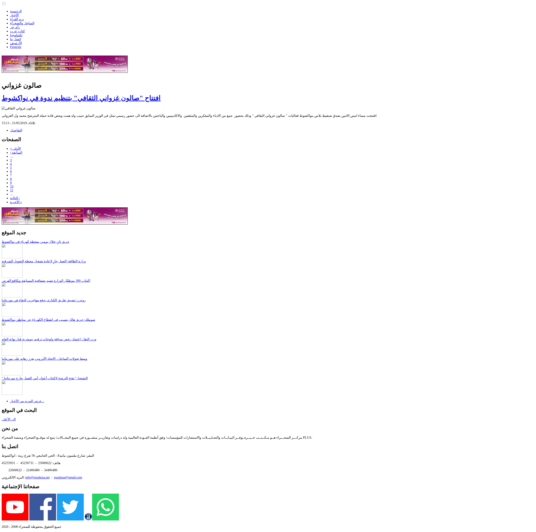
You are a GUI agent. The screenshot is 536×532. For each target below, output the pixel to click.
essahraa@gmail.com (68, 477)
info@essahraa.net (37, 477)
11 (11, 190)
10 (11, 186)
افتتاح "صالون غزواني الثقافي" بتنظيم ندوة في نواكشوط (81, 98)
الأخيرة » (16, 202)
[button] (4, 3)
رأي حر (15, 27)
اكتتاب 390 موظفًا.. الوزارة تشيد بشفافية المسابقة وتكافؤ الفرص (46, 280)
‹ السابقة (16, 152)
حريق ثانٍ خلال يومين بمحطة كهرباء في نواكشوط (35, 241)
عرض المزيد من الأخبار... (27, 401)
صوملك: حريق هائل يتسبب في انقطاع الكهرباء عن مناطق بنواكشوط (48, 319)
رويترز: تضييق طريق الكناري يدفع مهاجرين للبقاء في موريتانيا (44, 300)
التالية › (15, 198)
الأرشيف (16, 43)
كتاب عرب (17, 31)
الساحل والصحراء (22, 23)
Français (15, 47)
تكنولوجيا (16, 35)
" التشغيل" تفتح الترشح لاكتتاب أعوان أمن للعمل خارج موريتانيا (45, 378)
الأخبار (14, 15)
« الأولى (15, 148)
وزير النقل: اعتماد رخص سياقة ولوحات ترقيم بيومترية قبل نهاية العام (49, 339)
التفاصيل (16, 130)
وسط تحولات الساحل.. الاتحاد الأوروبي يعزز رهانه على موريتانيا (44, 358)
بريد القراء (17, 19)
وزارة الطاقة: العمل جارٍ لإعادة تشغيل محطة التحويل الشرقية (44, 261)
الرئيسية (16, 11)
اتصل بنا (15, 39)
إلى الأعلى (9, 419)
